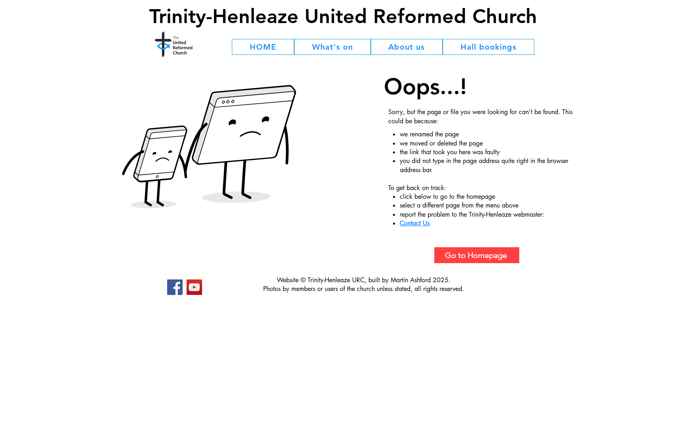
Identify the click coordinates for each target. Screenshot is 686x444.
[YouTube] (194, 287)
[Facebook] (175, 287)
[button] (332, 47)
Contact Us (415, 223)
